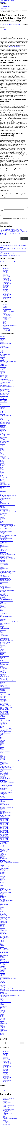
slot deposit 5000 (4, 582)
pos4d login (3, 591)
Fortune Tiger (3, 646)
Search (1, 236)
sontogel (2, 686)
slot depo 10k (3, 339)
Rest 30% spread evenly (5, 812)
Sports (4, 326)
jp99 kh (2, 472)
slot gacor (2, 355)
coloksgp (2, 390)
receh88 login (3, 1007)
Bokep (1, 610)
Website (2, 215)
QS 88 (1, 452)
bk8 (1, 727)
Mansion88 (2, 357)
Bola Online (3, 864)
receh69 (2, 857)
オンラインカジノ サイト (6, 528)
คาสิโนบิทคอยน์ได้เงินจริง (6, 380)
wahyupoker (3, 985)
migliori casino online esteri (6, 557)
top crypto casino (4, 722)
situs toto (2, 1004)
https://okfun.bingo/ (4, 435)
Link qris (2, 847)
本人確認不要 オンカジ (6, 538)
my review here (3, 586)
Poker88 (2, 741)
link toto (2, 726)
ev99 (1, 397)
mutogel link (3, 914)
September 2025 (7, 283)
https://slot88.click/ (4, 662)
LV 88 (1, 446)
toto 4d (1, 895)
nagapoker (2, 899)
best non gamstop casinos (6, 616)
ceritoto (2, 755)
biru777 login (3, 869)
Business (5, 307)
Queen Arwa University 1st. (6, 807)
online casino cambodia (5, 815)
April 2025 (5, 290)
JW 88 (1, 448)
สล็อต (1, 660)
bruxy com (2, 748)
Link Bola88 (3, 539)
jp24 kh (2, 465)
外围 (1, 647)
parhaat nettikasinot (4, 952)
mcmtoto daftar (3, 1023)
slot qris (2, 408)
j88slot (1, 719)
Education (5, 310)
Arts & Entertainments (8, 305)
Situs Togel (2, 967)
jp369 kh (2, 469)
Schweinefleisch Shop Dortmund (8, 535)
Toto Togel (2, 1011)
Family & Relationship (8, 311)
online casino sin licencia (6, 531)
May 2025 (5, 289)
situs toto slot (3, 970)
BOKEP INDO (3, 723)
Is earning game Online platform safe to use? (10, 255)
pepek (1, 998)
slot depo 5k (3, 543)
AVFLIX (2, 743)
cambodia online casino (5, 477)
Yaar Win (2, 514)
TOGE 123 (2, 675)
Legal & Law (6, 318)
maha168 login (3, 376)
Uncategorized (6, 330)
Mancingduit (3, 692)
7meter (1, 986)
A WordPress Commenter (6, 262)
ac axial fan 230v (4, 730)
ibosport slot (3, 652)
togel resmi (2, 1019)
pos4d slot (2, 888)
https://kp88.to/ (3, 402)
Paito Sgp (2, 845)
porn (1, 480)
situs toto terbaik (4, 595)
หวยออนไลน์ (3, 993)
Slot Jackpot (3, 412)
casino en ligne (3, 529)
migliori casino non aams (6, 767)
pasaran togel (3, 430)
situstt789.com (3, 930)
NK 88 (1, 419)
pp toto (1, 1025)
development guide (4, 804)
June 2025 (5, 287)
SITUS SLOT (3, 657)
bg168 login (3, 896)
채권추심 (2, 758)
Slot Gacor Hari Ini (4, 576)
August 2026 (6, 268)
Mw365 (2, 479)
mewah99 (2, 482)
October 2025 (6, 282)
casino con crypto (4, 563)
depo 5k (2, 522)
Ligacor (2, 940)
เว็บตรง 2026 (3, 613)
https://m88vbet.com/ (5, 354)
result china (2, 487)
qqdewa (2, 882)
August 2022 (6, 298)
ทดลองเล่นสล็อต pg (5, 883)
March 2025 (6, 291)
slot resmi (2, 945)
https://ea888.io (3, 437)
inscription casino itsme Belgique (8, 361)
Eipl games (2, 690)
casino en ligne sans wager (6, 524)
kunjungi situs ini (4, 457)
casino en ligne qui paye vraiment (8, 571)
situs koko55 (3, 865)
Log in (4, 1090)
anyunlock (2, 597)
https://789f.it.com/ (4, 394)
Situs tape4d (3, 699)
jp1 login (2, 897)
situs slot (2, 1014)
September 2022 (7, 297)
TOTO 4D (2, 913)
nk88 (1, 404)
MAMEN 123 (3, 679)
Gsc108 (2, 1012)
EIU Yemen (3, 759)
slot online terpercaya (5, 486)
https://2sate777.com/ (5, 642)
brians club (2, 464)
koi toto (2, 875)
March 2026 (6, 275)
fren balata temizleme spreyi (6, 601)
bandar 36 (2, 776)
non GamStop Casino (5, 484)
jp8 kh (1, 475)
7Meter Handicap (4, 851)
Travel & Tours (6, 329)
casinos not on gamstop (5, 415)
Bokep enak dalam (4, 546)
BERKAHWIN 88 (4, 676)
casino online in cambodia (6, 792)
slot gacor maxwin (4, 1031)
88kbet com (3, 425)
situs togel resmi (4, 870)
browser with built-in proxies (7, 590)
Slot (1, 490)
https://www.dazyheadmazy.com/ (8, 978)
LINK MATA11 (4, 850)
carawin (2, 907)
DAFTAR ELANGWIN (6, 707)
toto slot (2, 846)
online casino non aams (5, 889)
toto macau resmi (4, 774)
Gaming (5, 313)
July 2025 (5, 286)
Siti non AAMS (3, 891)
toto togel (2, 627)
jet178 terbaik (3, 876)
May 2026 (5, 272)
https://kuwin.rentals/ (5, 422)
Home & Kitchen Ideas (8, 315)
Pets (4, 322)
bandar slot (2, 1010)
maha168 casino (4, 375)
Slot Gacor (2, 811)
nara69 (1, 488)
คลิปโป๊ (2, 738)
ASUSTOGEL (3, 933)
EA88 (1, 353)
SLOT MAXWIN (4, 704)
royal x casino (3, 948)
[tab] (3, 3)
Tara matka (2, 928)
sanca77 (2, 634)
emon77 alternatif (4, 379)
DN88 (1, 351)
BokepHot (2, 764)
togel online (3, 387)
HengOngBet (3, 756)
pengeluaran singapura (5, 343)
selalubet (2, 983)
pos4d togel (2, 701)
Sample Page (6, 6)
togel (1, 735)
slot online (2, 407)
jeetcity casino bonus (5, 623)
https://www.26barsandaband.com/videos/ (10, 862)
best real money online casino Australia (9, 622)
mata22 (1, 944)
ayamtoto (2, 567)
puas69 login (3, 456)
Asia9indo (2, 856)
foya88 (1, 460)
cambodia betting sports (5, 892)
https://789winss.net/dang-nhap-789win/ (9, 511)
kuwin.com (2, 444)
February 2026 (6, 276)
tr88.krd (2, 449)
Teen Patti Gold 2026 (5, 385)
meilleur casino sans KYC (6, 574)
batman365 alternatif (5, 917)
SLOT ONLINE (4, 703)
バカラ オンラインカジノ (6, 526)
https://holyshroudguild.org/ (6, 988)
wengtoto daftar (3, 685)
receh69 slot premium (5, 458)
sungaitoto (2, 575)
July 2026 (5, 270)
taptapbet (2, 431)
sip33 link (2, 584)
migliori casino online (5, 580)
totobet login (3, 696)
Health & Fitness (7, 314)
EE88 (1, 752)
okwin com (2, 426)
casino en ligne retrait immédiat (7, 525)
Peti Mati (2, 981)
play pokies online (4, 656)
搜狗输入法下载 (4, 773)
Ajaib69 (2, 853)
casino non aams (4, 492)
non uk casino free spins (5, 731)
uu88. (1, 344)
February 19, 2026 (8, 24)
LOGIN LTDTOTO (5, 694)
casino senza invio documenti (7, 766)
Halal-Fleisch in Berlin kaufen (7, 782)
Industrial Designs (7, 317)
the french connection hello (6, 799)
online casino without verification (8, 681)
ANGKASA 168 (4, 843)
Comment (3, 197)
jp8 (0, 476)
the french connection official (7, 386)
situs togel (2, 966)
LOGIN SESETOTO (5, 720)
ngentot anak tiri (4, 904)
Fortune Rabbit (3, 700)
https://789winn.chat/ (5, 423)
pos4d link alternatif (4, 628)
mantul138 (2, 560)
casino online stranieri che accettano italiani (10, 760)
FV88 (1, 350)
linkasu (1, 744)
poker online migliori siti (5, 579)
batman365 (2, 964)
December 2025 (7, 279)
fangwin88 (2, 667)
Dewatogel (2, 905)
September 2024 (7, 294)
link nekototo (3, 491)
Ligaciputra (2, 816)
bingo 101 (2, 346)
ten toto (2, 521)
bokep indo (2, 515)
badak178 (2, 879)
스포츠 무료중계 (4, 962)
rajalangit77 (3, 932)
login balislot (3, 565)
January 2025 (6, 293)
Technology (6, 328)
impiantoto (2, 982)
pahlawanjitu (3, 805)
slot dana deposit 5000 (5, 392)
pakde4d (2, 506)
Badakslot (2, 372)
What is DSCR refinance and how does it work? (11, 253)
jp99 (1, 473)
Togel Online (3, 918)
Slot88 (1, 494)
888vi (1, 438)
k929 (1, 953)
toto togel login (3, 1006)
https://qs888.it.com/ (4, 389)
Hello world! (17, 262)
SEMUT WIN (3, 678)
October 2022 (6, 295)
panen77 (2, 624)
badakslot (2, 336)
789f (1, 403)
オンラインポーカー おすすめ (8, 558)
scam (1, 903)
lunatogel (2, 650)
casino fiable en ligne (5, 578)
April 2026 (5, 274)
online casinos (3, 781)
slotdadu (2, 909)
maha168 (2, 373)
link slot (2, 947)
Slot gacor (2, 784)
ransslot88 (2, 718)
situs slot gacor (3, 427)
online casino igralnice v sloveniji (8, 495)
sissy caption (3, 777)
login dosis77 (3, 969)
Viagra (1, 611)
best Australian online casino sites (8, 866)
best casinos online (4, 786)
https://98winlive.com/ (5, 510)
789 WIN (2, 450)
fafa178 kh (2, 338)
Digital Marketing (7, 309)
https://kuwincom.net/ (5, 406)
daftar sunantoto (4, 788)
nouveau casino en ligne (5, 572)
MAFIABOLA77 (4, 936)
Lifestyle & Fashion (7, 319)
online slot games (4, 753)
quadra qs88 (3, 682)
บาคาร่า (2, 360)
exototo (2, 342)
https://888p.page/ (4, 440)
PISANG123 (3, 671)
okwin (1, 416)
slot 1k (1, 975)
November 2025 (7, 281)
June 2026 (5, 271)
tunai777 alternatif (4, 643)
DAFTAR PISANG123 (5, 705)
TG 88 (1, 418)
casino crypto (3, 536)
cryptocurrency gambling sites (7, 728)
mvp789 (2, 499)
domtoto (2, 803)
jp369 (1, 471)
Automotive (6, 306)
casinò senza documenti (5, 498)
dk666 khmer (3, 814)
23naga (1, 770)
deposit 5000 (3, 598)
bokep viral (2, 620)
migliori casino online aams (6, 496)
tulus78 (1, 908)
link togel (2, 992)
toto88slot (2, 518)
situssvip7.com (3, 921)
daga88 (1, 467)
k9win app (2, 716)
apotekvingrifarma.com (5, 1002)
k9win (1, 715)
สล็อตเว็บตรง (3, 399)
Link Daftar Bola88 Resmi (6, 900)
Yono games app (4, 348)
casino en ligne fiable (5, 778)
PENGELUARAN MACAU (7, 640)
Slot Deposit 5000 (4, 949)
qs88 (1, 501)
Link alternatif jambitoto (5, 587)
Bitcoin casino (3, 549)
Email (2, 213)
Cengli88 (2, 517)
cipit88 (1, 666)
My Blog (2, 10)
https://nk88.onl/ (4, 509)
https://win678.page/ (5, 441)
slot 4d (1, 734)
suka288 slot (3, 588)
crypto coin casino (4, 664)
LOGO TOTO (3, 724)
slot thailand (3, 854)
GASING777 (3, 674)
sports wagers (3, 999)
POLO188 (2, 670)
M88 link (2, 545)
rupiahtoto (2, 956)
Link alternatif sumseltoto (6, 599)
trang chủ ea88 (3, 363)
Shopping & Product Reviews (10, 325)
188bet (1, 1000)
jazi (19, 24)
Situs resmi (2, 797)
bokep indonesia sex (5, 733)
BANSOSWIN (3, 668)
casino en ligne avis (4, 556)
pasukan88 (2, 461)
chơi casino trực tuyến (5, 382)
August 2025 (6, 285)
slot (1, 383)
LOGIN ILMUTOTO (5, 688)
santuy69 (2, 340)
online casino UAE (4, 503)
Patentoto (2, 1015)
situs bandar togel (4, 1027)
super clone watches (4, 901)
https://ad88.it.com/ (4, 393)
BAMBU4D (3, 974)
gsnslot (1, 602)
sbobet (1, 885)
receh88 (2, 463)
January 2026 (6, 278)
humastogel (2, 429)
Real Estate (5, 324)
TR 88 (1, 445)
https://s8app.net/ (4, 396)
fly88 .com (2, 631)
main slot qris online (4, 849)
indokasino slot (3, 858)
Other (6, 10)
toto (1, 693)
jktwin (1, 1008)
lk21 (1, 548)
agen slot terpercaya (4, 996)
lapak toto (2, 740)
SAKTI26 (2, 963)
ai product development (14, 46)
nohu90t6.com (3, 365)
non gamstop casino (4, 347)
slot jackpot (2, 371)
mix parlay (2, 636)
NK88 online (3, 442)
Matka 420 (2, 653)
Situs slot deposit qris (5, 751)
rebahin (2, 886)
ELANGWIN (3, 672)
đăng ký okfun (3, 400)
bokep (1, 369)
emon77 (2, 364)
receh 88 (2, 925)
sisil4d (1, 411)
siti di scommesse (4, 564)
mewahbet (2, 454)
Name (2, 210)
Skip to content (7, 0)
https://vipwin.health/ (5, 421)
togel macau (3, 934)
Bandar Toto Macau (4, 937)
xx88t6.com (3, 367)
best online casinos (4, 795)
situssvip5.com (3, 922)
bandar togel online (4, 868)
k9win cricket (3, 410)
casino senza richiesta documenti (7, 505)
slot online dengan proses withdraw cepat (9, 995)
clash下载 (2, 697)
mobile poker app (4, 553)
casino (1, 358)
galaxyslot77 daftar (4, 377)
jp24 (1, 468)
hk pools (2, 796)
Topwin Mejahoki (4, 635)
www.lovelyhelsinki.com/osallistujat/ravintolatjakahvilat (13, 990)
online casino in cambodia (6, 790)
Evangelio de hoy (4, 955)
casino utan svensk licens (6, 785)
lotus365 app (3, 780)
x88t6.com (2, 368)
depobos (2, 654)
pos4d (1, 583)
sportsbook (2, 749)
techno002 (2, 414)
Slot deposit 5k (3, 513)
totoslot (1, 771)
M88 (1, 615)
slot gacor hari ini (4, 915)
